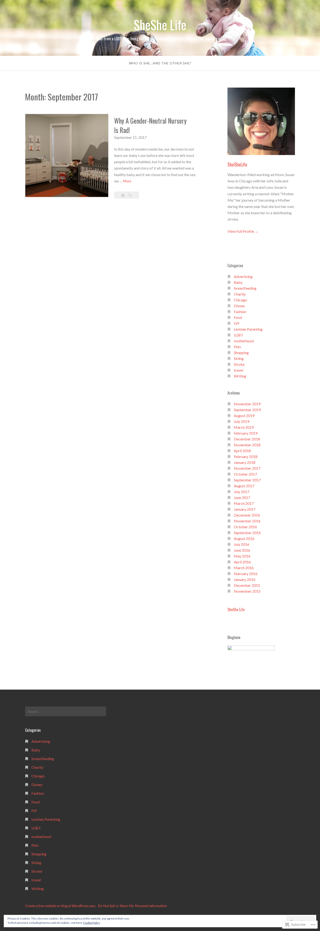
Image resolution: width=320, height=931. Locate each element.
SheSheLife (237, 164)
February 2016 (245, 573)
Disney (239, 305)
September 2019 (247, 409)
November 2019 (247, 404)
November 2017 (247, 468)
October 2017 (245, 474)
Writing (240, 376)
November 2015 (247, 591)
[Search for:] (65, 711)
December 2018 (247, 439)
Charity (240, 294)
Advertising (243, 276)
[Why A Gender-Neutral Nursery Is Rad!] (130, 195)
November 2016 (247, 521)
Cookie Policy (91, 922)
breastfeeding (245, 288)
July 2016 (241, 544)
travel (238, 370)
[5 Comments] (123, 195)
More (127, 181)
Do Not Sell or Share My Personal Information (132, 905)
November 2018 (247, 445)
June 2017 (242, 497)
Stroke (239, 364)
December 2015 (247, 585)
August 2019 (244, 415)
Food (238, 317)
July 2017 (241, 491)
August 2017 (244, 486)
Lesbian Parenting (248, 329)
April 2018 (242, 450)
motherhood (244, 341)
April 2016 (242, 562)
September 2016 (247, 532)
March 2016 (244, 567)
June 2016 (242, 550)
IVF (237, 323)
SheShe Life (160, 24)
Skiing (239, 358)
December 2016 (247, 515)
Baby (238, 282)
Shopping (241, 352)
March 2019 (244, 427)
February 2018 (245, 456)
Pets (237, 346)
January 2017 (244, 509)
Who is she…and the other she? (160, 63)
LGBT (238, 335)
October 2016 (245, 527)
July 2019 (241, 421)
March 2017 (244, 503)
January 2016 (244, 579)
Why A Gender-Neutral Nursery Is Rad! (150, 125)
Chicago (240, 300)
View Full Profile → (242, 231)
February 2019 (245, 433)
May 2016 (242, 556)
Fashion (240, 311)
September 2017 (247, 480)
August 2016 (244, 538)
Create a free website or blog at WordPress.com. (60, 905)
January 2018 (244, 462)
